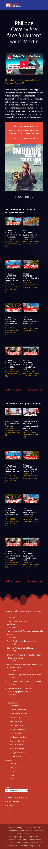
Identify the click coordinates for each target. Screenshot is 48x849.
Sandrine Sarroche (17, 741)
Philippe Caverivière (13, 242)
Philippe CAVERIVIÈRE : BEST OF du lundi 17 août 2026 (12, 554)
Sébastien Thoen (17, 748)
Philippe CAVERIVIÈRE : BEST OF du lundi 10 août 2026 (30, 233)
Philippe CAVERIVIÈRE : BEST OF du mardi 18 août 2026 (30, 511)
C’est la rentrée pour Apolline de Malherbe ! (12, 423)
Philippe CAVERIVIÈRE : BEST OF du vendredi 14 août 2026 (30, 555)
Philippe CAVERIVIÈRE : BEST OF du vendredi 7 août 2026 (11, 278)
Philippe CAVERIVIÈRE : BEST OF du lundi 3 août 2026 (13, 363)
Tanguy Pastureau (17, 752)
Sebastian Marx (16, 745)
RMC (7, 435)
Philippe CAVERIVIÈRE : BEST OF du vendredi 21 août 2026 (12, 469)
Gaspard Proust (16, 721)
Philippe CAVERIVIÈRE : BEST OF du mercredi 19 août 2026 (12, 512)
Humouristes (26, 80)
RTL (23, 83)
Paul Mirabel (15, 733)
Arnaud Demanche (12, 430)
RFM (12, 771)
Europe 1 (14, 763)
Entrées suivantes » (35, 390)
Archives (8, 787)
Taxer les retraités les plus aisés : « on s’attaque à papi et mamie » (31, 424)
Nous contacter (13, 801)
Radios (18, 83)
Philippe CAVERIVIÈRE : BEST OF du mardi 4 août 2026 (30, 320)
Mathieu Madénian (18, 729)
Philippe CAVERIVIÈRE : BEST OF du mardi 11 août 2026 (13, 233)
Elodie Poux (15, 717)
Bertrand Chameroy (18, 713)
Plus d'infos (24, 197)
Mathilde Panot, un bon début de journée (24, 675)
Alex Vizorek (15, 706)
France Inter (15, 767)
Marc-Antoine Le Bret (19, 725)
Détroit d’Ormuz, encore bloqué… (20, 648)
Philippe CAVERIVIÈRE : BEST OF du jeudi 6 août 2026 (31, 277)
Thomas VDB (16, 756)
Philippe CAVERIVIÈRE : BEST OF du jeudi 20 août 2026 (30, 468)
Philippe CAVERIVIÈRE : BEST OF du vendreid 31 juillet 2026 (30, 364)
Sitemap (10, 805)
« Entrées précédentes (13, 390)
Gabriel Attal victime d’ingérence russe (22, 641)
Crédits (9, 809)
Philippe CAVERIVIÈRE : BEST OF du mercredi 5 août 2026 (12, 321)
